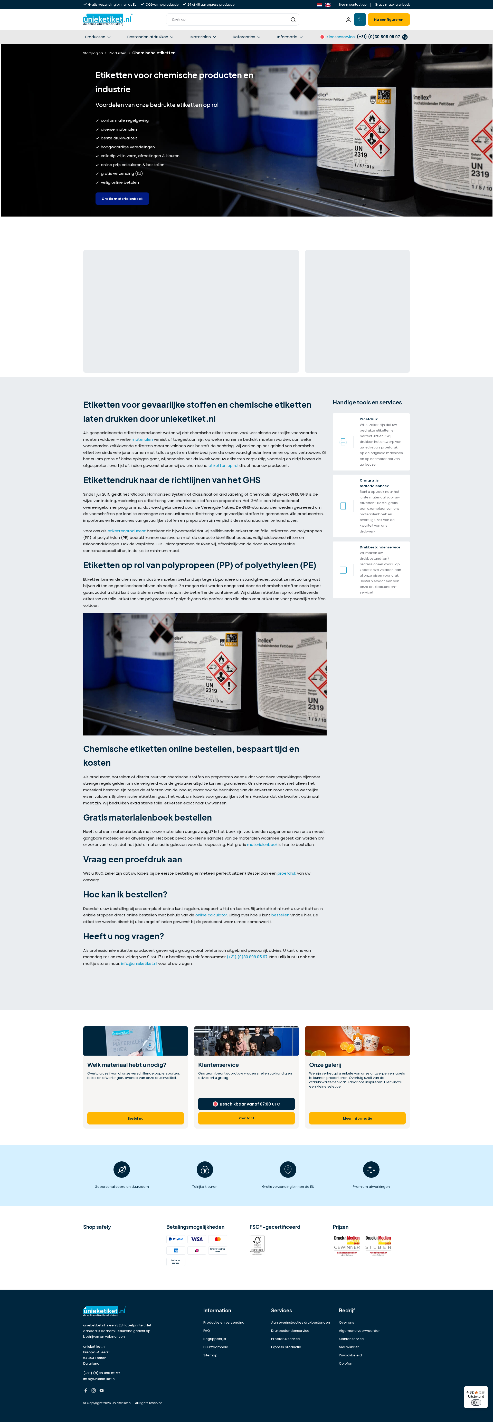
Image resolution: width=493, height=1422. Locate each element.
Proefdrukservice (285, 1338)
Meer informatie (357, 1118)
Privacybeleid (350, 1355)
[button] (232, 19)
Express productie (286, 1347)
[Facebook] (85, 1391)
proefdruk (287, 873)
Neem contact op (352, 4)
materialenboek (262, 844)
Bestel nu (136, 1118)
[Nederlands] (319, 5)
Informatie (287, 36)
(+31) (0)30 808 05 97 (247, 956)
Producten (95, 36)
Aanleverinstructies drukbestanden (300, 1322)
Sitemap (210, 1355)
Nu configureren (388, 19)
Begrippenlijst (214, 1338)
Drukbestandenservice (290, 1330)
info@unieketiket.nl (139, 963)
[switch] (476, 1402)
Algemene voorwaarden (360, 1330)
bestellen (280, 915)
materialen (143, 439)
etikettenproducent (127, 531)
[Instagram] (93, 1391)
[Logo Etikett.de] (121, 1311)
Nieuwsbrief (349, 1347)
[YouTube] (101, 1391)
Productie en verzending (223, 1322)
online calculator (211, 915)
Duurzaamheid (215, 1347)
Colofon (345, 1363)
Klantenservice (351, 1338)
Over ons (346, 1322)
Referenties (244, 36)
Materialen (201, 36)
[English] (328, 5)
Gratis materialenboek (392, 4)
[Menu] (485, 1389)
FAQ (206, 1330)
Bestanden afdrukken (147, 36)
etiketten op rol (223, 465)
